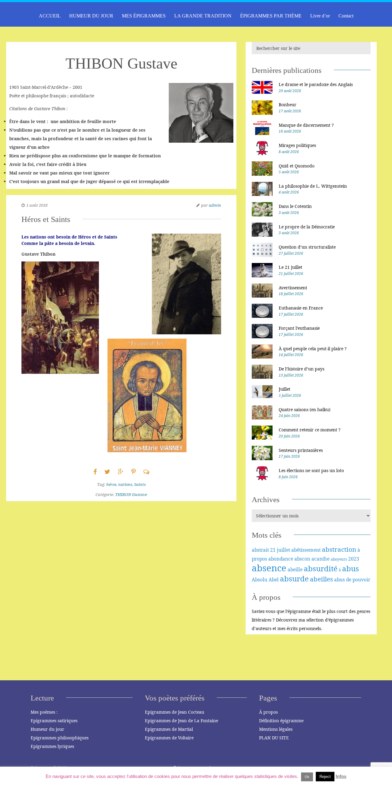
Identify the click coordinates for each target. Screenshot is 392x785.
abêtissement (306, 549)
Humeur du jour (47, 729)
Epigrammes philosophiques (60, 738)
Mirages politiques (297, 145)
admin (215, 205)
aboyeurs (339, 559)
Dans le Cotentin (295, 206)
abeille (295, 569)
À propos (268, 712)
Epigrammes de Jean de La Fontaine (181, 720)
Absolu (259, 579)
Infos (341, 776)
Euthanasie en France (301, 308)
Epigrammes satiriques (54, 720)
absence (269, 568)
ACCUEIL (50, 15)
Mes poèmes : (44, 712)
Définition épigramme (281, 720)
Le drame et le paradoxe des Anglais (316, 84)
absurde (294, 578)
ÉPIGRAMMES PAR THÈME (271, 15)
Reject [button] (325, 776)
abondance (280, 558)
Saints (140, 484)
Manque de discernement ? (306, 125)
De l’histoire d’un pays (301, 369)
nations (125, 484)
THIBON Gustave (131, 494)
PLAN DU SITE (274, 738)
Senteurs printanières (301, 450)
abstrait (260, 549)
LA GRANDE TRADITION (203, 15)
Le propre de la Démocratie (307, 227)
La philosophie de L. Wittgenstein (313, 186)
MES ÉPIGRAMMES (144, 15)
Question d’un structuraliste (307, 247)
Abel (274, 579)
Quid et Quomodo (297, 166)
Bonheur (287, 104)
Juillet (284, 389)
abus (350, 568)
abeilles (321, 579)
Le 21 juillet (290, 267)
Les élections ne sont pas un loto (311, 470)
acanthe (320, 558)
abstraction (339, 549)
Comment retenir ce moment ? (310, 430)
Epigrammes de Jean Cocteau (174, 712)
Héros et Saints (45, 219)
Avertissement (293, 288)
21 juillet (280, 549)
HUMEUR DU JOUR (91, 15)
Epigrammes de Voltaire (169, 738)
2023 (353, 558)
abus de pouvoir (352, 579)
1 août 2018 (36, 205)
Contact (345, 15)
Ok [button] (307, 777)
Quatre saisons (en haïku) (304, 409)
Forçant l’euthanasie (299, 328)
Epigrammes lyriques (52, 746)
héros (111, 484)
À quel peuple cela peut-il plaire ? (313, 348)
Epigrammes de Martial (169, 729)
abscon (302, 558)
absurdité (320, 568)
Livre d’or (320, 15)
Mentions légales (275, 729)
